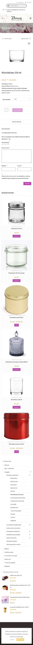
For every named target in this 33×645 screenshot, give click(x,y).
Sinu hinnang (6, 142)
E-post (19, 165)
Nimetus (4, 165)
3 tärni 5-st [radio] (5, 144)
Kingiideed (13, 520)
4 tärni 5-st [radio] (7, 144)
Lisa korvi (17, 110)
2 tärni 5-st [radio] (3, 144)
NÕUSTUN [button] (20, 639)
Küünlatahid (13, 484)
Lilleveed (6, 465)
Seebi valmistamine (11, 538)
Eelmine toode (8, 38)
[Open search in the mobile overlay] (16, 6)
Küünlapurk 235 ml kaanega (16, 273)
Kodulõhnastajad (8, 552)
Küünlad (6, 548)
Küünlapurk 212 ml (16, 228)
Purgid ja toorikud (21, 315)
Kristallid (12, 514)
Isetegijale (7, 472)
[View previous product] (3, 38)
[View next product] (30, 38)
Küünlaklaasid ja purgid (16, 226)
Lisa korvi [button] (16, 236)
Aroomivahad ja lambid (10, 555)
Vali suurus (6, 99)
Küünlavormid (14, 481)
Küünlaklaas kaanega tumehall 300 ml (16, 362)
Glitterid (12, 491)
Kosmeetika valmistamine (13, 531)
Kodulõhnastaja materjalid (13, 534)
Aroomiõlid (13, 504)
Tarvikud (12, 517)
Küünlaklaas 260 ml (16, 399)
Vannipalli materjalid (12, 541)
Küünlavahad (13, 478)
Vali (16, 325)
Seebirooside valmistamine (13, 528)
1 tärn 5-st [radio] (2, 144)
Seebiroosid (7, 559)
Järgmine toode (24, 38)
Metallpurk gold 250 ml (16, 317)
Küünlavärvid (13, 488)
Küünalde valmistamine (12, 475)
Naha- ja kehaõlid (9, 468)
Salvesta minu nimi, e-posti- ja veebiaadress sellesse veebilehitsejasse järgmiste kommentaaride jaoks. (16, 177)
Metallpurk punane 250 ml (16, 444)
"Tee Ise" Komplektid (15, 511)
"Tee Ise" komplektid (9, 562)
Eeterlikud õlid (14, 507)
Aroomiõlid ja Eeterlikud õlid (14, 525)
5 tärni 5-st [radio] (8, 144)
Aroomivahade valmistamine (17, 497)
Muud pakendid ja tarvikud (13, 544)
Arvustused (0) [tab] (16, 121)
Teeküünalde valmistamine (17, 501)
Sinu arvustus (6, 148)
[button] (29, 43)
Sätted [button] (12, 639)
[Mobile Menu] (30, 18)
